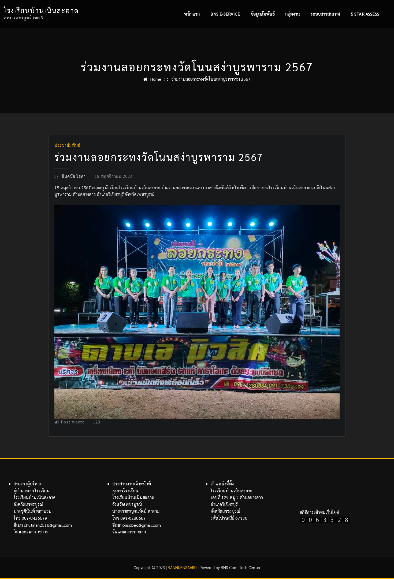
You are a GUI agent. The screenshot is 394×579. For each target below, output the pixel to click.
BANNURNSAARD (182, 567)
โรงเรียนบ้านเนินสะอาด (41, 10)
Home (155, 79)
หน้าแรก (192, 14)
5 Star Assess (365, 14)
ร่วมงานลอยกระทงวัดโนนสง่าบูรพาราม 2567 (211, 79)
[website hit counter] (325, 519)
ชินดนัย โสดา (70, 176)
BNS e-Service (225, 14)
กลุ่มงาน (292, 14)
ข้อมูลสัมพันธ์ (263, 14)
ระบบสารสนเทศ (325, 14)
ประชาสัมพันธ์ (67, 144)
